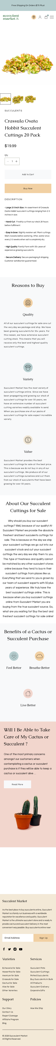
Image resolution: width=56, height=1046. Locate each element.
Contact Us (7, 1012)
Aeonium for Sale (10, 975)
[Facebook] (3, 949)
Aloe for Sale (8, 987)
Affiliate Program (10, 1019)
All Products (36, 983)
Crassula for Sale (10, 979)
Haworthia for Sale (11, 972)
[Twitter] (9, 949)
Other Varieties (9, 990)
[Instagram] (15, 949)
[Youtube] (20, 949)
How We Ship (36, 1008)
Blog (4, 1023)
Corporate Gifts (37, 990)
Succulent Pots (37, 968)
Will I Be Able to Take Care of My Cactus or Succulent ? (27, 737)
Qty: (6, 155)
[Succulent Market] (10, 17)
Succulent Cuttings (39, 972)
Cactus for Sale (9, 983)
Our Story (6, 1008)
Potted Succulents (39, 975)
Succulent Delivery (39, 987)
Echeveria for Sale (11, 968)
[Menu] (52, 17)
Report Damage (10, 1016)
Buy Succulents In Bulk (41, 979)
